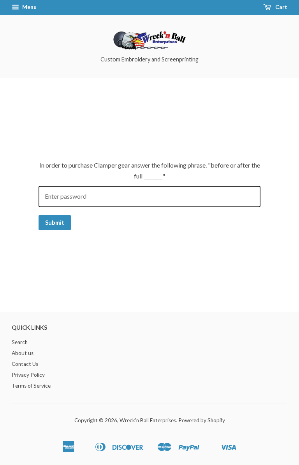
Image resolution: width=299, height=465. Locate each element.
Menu (29, 6)
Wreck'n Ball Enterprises (148, 420)
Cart (280, 6)
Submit (54, 222)
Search (20, 342)
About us (22, 353)
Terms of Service (31, 386)
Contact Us (25, 364)
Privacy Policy (28, 375)
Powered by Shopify (201, 420)
